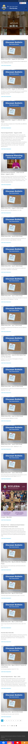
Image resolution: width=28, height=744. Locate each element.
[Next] (18, 720)
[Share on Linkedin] (14, 726)
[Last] (20, 720)
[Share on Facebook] (8, 726)
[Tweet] (10, 726)
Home (2, 739)
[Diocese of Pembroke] (9, 7)
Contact (6, 739)
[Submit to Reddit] (12, 726)
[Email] (16, 726)
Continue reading (6, 65)
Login (10, 739)
